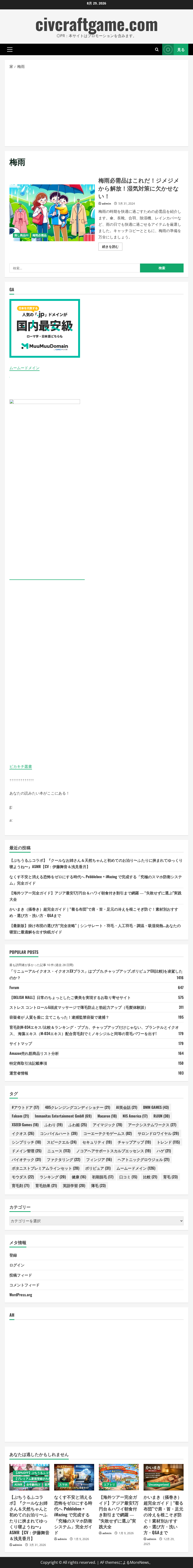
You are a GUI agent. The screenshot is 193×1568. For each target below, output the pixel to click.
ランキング (53, 1177)
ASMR (18, 1484)
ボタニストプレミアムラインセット (45, 1168)
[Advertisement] (96, 107)
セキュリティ (97, 1142)
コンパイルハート (58, 1133)
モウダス (23, 1177)
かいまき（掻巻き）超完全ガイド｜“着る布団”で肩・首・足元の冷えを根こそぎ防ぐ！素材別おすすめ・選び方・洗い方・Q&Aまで (163, 1514)
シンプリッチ (26, 1142)
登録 (13, 1255)
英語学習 (74, 1185)
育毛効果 (46, 1185)
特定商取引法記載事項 (28, 1063)
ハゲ (164, 1150)
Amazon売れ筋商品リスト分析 (34, 1053)
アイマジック (107, 1124)
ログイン (16, 1265)
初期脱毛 (102, 1177)
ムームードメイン (24, 367)
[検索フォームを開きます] (157, 49)
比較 (150, 1177)
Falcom (20, 1116)
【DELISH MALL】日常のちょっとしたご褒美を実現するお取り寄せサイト (70, 997)
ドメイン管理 (26, 1150)
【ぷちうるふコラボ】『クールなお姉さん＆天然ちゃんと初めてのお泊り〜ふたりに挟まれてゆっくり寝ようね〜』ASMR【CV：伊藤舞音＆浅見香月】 (29, 1517)
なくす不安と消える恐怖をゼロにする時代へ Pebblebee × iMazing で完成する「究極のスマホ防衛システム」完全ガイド (73, 1514)
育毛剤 (20, 1185)
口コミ (128, 1177)
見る (181, 49)
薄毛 (98, 1185)
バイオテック (26, 1159)
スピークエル (61, 1142)
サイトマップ (20, 1043)
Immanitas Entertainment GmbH (63, 1116)
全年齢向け (33, 1484)
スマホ (63, 1484)
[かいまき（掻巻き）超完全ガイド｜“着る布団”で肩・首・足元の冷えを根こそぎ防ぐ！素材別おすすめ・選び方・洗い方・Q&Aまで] (164, 1477)
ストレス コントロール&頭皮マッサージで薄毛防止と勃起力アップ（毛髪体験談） (78, 1007)
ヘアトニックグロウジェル (143, 1159)
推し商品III (21, 235)
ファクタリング (63, 1159)
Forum (14, 987)
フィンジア (99, 1159)
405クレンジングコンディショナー (77, 1107)
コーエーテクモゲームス (107, 1133)
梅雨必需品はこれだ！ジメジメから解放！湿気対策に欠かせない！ (52, 212)
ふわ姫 (77, 1124)
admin (106, 204)
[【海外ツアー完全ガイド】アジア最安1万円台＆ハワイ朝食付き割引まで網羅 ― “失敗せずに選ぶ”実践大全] (119, 1477)
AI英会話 (126, 1107)
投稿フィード (20, 1275)
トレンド (168, 1142)
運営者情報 (18, 1073)
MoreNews (139, 1562)
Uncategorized (159, 1484)
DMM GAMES (156, 1107)
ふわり (53, 1124)
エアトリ (109, 1484)
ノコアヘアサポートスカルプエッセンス (113, 1150)
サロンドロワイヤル (158, 1133)
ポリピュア (98, 1168)
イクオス (23, 1133)
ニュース (58, 1150)
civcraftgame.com (96, 23)
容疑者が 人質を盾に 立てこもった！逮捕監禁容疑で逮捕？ (59, 1017)
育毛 (170, 1177)
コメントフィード (24, 1285)
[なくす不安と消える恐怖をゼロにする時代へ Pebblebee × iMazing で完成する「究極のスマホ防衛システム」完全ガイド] (74, 1477)
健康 (79, 1177)
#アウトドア (25, 1107)
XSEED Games (25, 1124)
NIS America (135, 1116)
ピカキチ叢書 (20, 766)
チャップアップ (134, 1142)
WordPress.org (20, 1294)
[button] (10, 49)
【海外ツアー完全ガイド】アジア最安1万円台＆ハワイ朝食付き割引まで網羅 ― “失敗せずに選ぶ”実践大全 (119, 1511)
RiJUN (161, 1116)
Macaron (107, 1116)
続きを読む (112, 247)
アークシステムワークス (152, 1124)
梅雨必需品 (39, 235)
